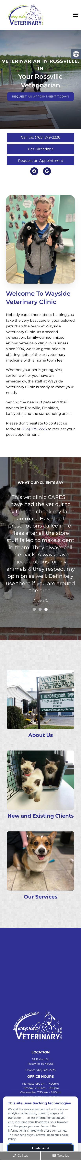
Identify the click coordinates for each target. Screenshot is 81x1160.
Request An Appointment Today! (40, 96)
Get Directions (40, 149)
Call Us (22, 1155)
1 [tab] (34, 609)
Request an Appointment (40, 160)
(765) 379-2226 (34, 429)
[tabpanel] (40, 513)
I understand (40, 1148)
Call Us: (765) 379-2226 (40, 137)
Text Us (63, 1155)
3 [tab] (46, 609)
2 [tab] (40, 609)
